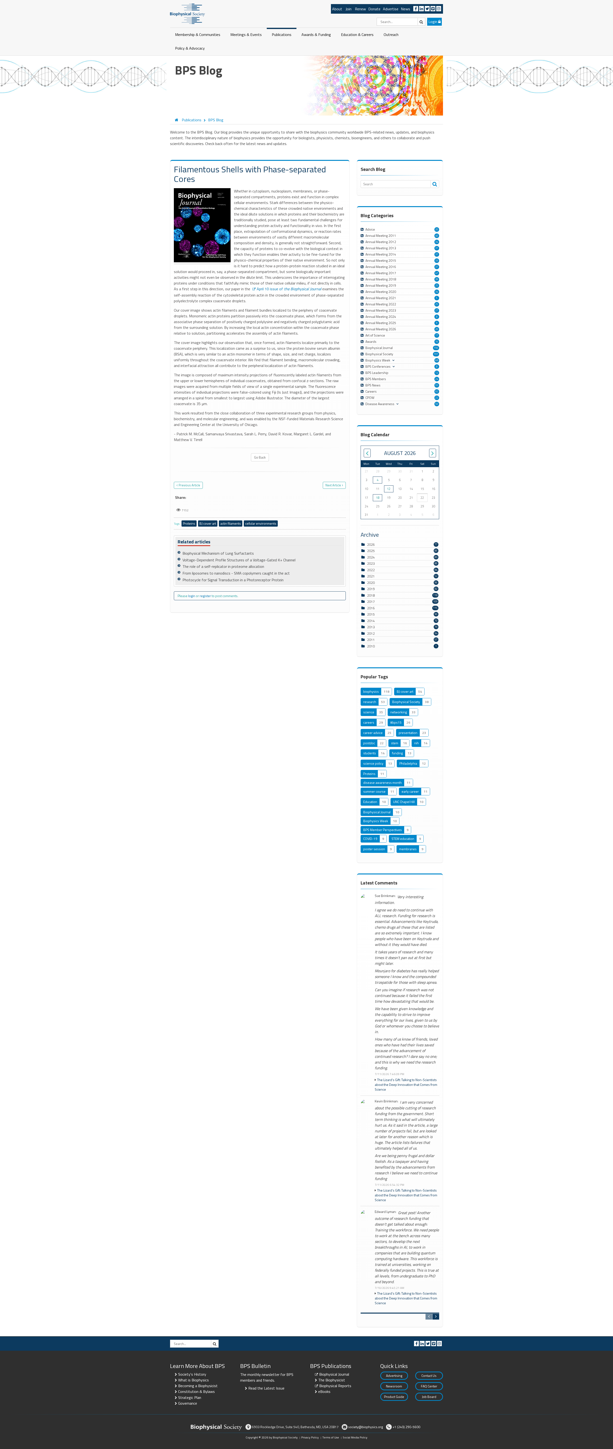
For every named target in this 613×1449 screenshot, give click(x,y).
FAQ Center (429, 1386)
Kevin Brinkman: (386, 1101)
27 (436, 310)
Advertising (394, 1375)
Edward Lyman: (385, 1212)
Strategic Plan (189, 1397)
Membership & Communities (197, 34)
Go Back (260, 457)
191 (436, 354)
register (205, 595)
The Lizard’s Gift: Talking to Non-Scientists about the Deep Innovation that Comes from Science (406, 1084)
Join (349, 9)
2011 (371, 639)
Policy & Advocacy (190, 48)
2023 (371, 563)
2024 (371, 557)
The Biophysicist (331, 1380)
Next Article (333, 485)
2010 (371, 646)
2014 (371, 620)
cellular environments (260, 523)
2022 (371, 569)
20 (436, 229)
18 (377, 497)
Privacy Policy (310, 1437)
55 (436, 385)
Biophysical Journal (334, 1374)
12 (436, 373)
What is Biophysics (193, 1380)
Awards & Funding (316, 34)
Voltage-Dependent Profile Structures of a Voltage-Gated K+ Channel (238, 560)
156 (436, 348)
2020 (371, 582)
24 (436, 379)
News (405, 9)
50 (436, 404)
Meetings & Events (246, 34)
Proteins (189, 523)
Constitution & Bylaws (196, 1391)
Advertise (390, 9)
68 (436, 360)
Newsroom (394, 1386)
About (337, 9)
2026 (371, 544)
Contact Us (429, 1375)
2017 (371, 601)
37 (436, 267)
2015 (371, 614)
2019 (371, 588)
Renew (360, 9)
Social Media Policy (355, 1437)
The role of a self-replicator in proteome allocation (223, 566)
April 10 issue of (289, 289)
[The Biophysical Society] (187, 13)
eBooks (324, 1391)
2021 (371, 576)
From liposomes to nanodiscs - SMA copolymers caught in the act (236, 573)
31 (436, 248)
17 (436, 335)
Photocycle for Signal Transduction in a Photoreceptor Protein (233, 580)
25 (436, 285)
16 (436, 341)
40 (436, 236)
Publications (281, 34)
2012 (371, 633)
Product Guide (394, 1396)
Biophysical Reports (335, 1386)
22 (436, 398)
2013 (371, 626)
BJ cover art (207, 523)
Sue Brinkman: (385, 896)
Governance (187, 1403)
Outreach (391, 34)
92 (436, 391)
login (191, 595)
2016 (371, 608)
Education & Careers (357, 34)
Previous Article (189, 485)
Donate (374, 9)
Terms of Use (330, 1437)
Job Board (429, 1396)
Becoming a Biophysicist (198, 1386)
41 (436, 273)
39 (436, 279)
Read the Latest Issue (266, 1388)
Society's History (192, 1374)
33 (436, 260)
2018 (371, 595)
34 (436, 242)
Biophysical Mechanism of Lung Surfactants (218, 553)
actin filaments (230, 523)
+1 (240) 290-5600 (406, 1426)
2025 (371, 550)
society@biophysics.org (365, 1426)
